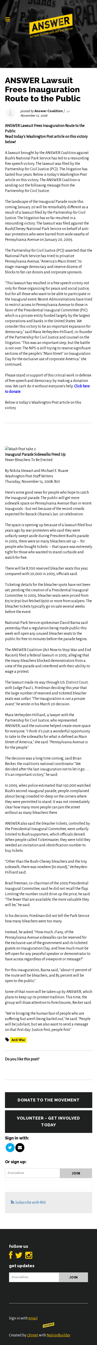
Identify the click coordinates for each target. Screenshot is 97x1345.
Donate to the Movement (49, 1100)
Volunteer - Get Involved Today (48, 1121)
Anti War (18, 1040)
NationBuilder (58, 1335)
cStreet (32, 1335)
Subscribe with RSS (30, 1203)
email (33, 1318)
